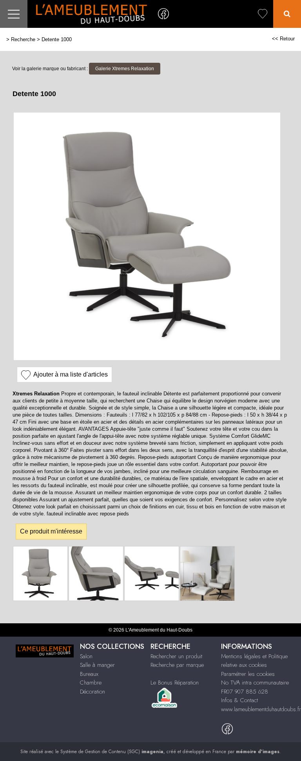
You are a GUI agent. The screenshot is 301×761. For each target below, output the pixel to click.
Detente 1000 (57, 39)
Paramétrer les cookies (248, 674)
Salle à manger (97, 665)
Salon (86, 656)
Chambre (91, 682)
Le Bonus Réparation (174, 682)
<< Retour (283, 39)
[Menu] (13, 14)
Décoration (92, 691)
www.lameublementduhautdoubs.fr (261, 709)
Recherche (23, 39)
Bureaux (89, 674)
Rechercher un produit (176, 656)
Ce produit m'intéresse (51, 531)
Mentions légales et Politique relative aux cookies (254, 661)
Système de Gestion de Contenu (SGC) (111, 751)
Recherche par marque (177, 665)
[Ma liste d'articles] (262, 14)
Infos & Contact (239, 700)
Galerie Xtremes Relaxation (124, 68)
